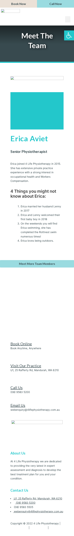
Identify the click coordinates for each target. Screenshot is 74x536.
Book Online (21, 343)
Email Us (17, 405)
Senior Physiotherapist (28, 151)
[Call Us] (11, 382)
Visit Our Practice (25, 365)
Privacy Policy (19, 527)
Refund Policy (38, 527)
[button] (67, 19)
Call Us (16, 387)
